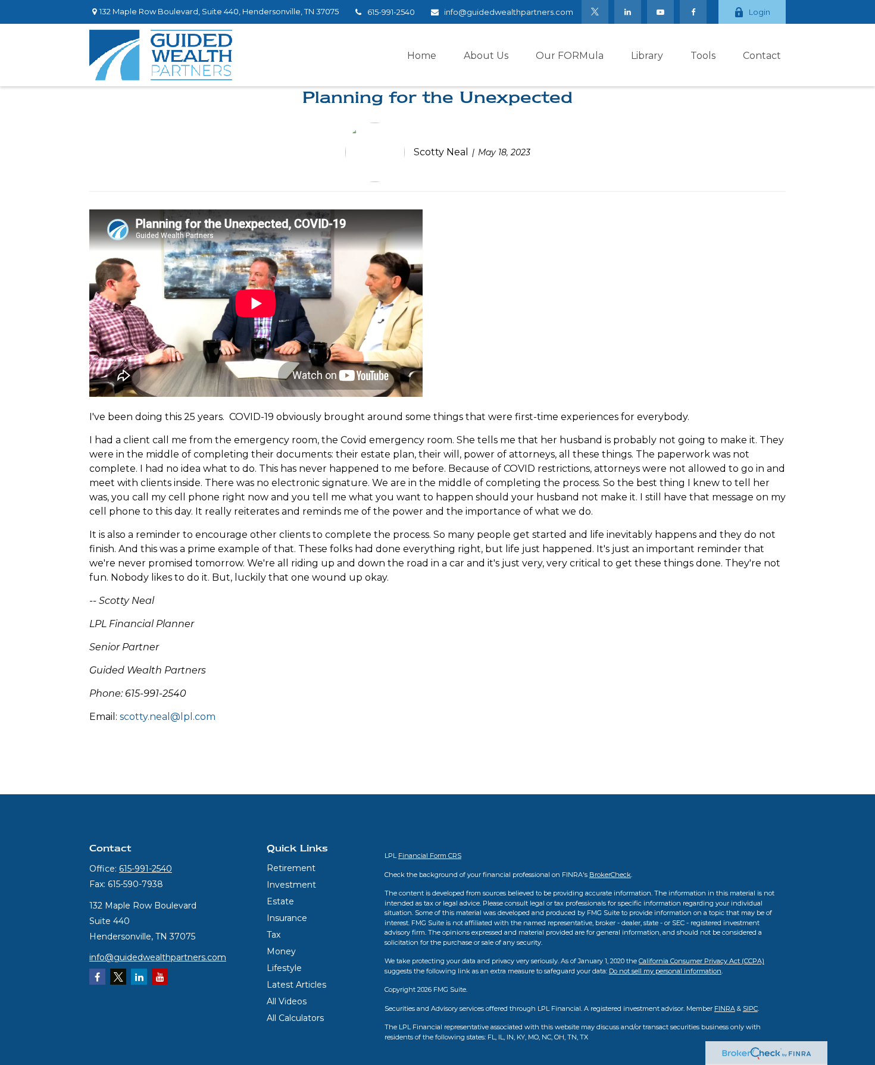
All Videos (287, 1001)
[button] (421, 54)
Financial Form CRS (429, 855)
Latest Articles (296, 984)
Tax (273, 934)
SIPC (750, 1008)
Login (759, 12)
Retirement (291, 868)
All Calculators (295, 1018)
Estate (280, 901)
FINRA (724, 1008)
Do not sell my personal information (665, 971)
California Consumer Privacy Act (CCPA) (701, 961)
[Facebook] (693, 12)
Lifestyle (284, 968)
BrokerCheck (610, 874)
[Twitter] (595, 12)
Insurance (287, 918)
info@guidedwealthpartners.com (508, 12)
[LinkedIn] (627, 12)
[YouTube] (660, 12)
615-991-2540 (391, 12)
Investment (291, 884)
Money (281, 951)
